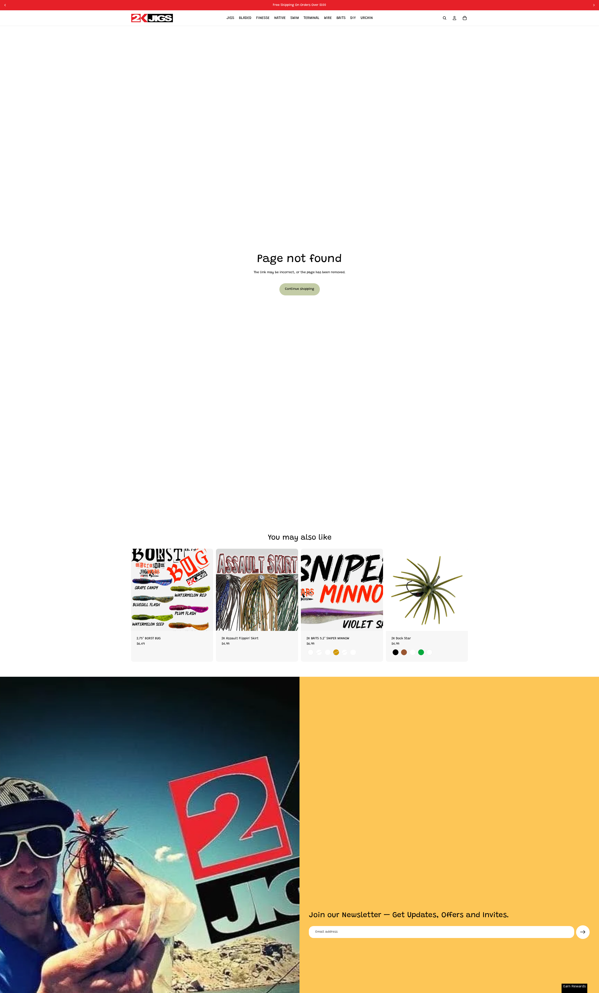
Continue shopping (299, 289)
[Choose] (206, 623)
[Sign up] (583, 932)
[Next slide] (594, 5)
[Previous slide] (5, 5)
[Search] (444, 18)
